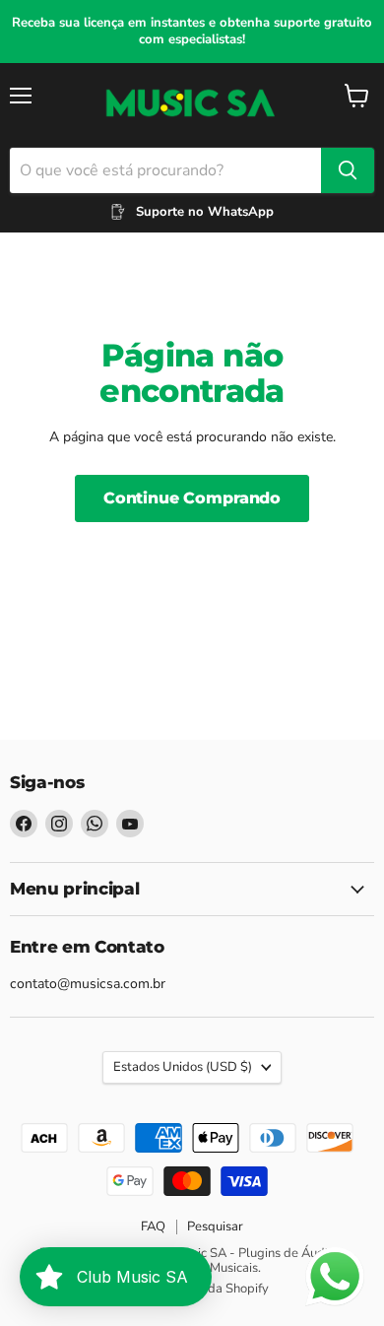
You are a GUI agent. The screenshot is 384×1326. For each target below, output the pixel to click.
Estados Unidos (182, 1067)
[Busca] (347, 170)
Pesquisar (215, 1226)
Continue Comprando (192, 498)
